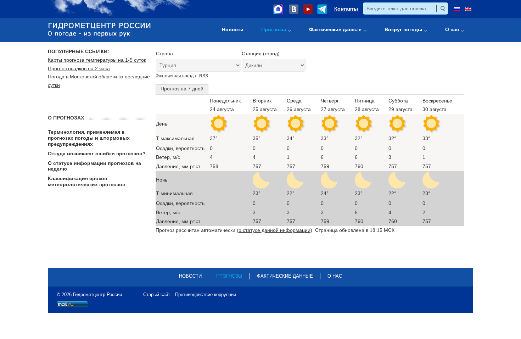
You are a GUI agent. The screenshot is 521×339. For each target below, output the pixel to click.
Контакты (346, 9)
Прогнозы (229, 276)
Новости (190, 276)
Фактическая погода (176, 75)
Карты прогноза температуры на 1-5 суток (97, 60)
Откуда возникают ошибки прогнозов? (97, 153)
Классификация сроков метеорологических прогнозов (86, 181)
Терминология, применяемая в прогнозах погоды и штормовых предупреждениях (89, 138)
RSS (203, 75)
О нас (334, 276)
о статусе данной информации (274, 230)
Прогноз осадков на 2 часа (79, 68)
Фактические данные (285, 276)
